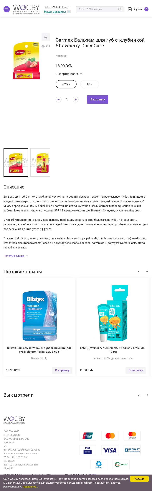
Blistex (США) (39, 358)
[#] (7, 9)
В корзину (97, 99)
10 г (89, 84)
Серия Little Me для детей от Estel (112, 358)
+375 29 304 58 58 (56, 7)
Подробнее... (31, 486)
